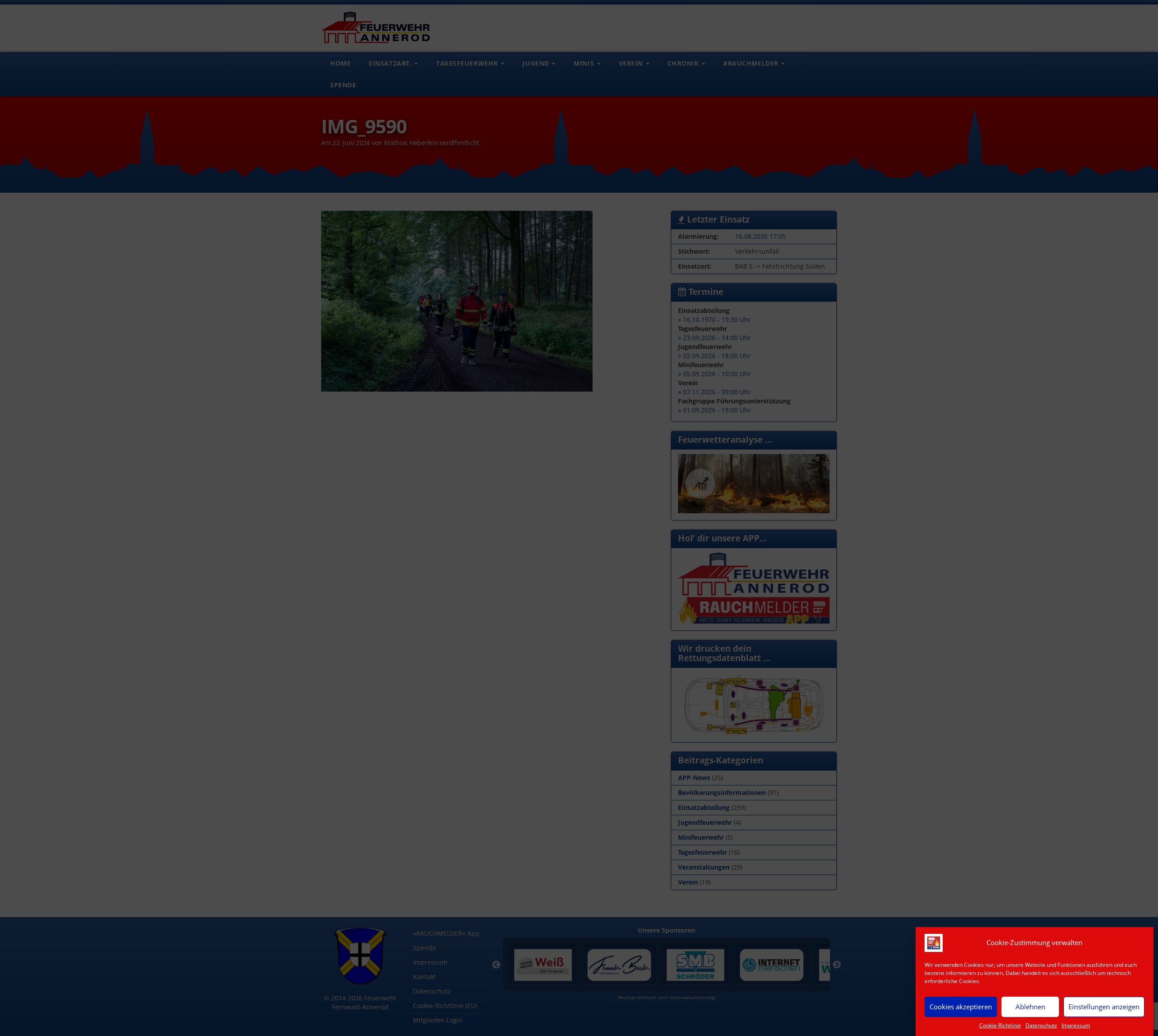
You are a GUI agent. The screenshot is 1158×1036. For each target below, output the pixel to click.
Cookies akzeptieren (961, 1006)
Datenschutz (1041, 1025)
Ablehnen (1030, 1006)
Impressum (1076, 1025)
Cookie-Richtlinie (1000, 1025)
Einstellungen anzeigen (1103, 1006)
